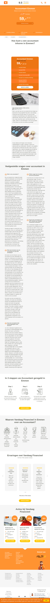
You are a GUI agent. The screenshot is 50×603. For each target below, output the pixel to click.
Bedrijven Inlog (8, 597)
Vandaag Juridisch (19, 581)
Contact (8, 596)
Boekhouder (7, 557)
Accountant (7, 552)
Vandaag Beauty (8, 577)
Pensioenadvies (19, 560)
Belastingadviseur (8, 553)
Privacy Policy (8, 594)
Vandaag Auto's (8, 573)
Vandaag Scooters (30, 578)
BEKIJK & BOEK (25, 87)
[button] (2, 476)
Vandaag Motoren (19, 573)
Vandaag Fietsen (19, 580)
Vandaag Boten (8, 578)
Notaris (17, 559)
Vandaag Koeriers (8, 576)
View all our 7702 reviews (25, 495)
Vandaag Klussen (8, 574)
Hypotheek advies (19, 555)
